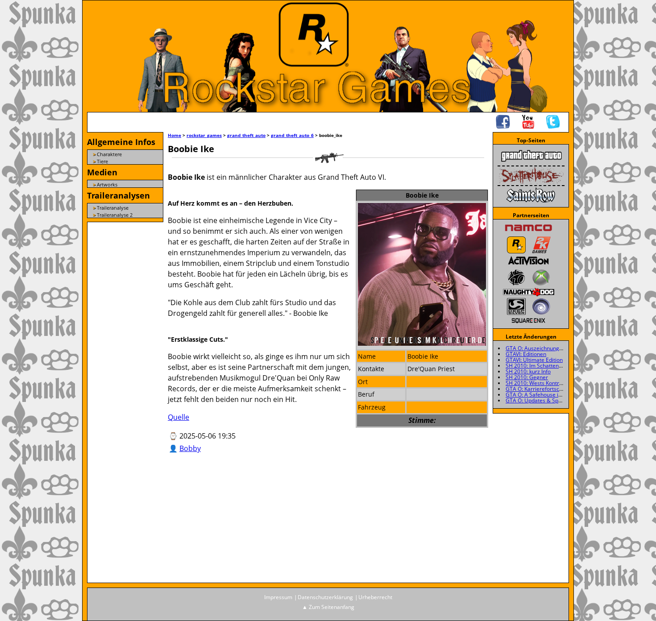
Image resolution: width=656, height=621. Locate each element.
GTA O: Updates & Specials (539, 400)
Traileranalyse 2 (115, 214)
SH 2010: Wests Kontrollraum (542, 383)
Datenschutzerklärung (325, 597)
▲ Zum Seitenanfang (328, 607)
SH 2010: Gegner (527, 377)
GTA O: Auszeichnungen (535, 348)
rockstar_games (204, 135)
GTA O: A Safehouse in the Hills (544, 394)
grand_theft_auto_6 (292, 135)
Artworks (107, 184)
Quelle (178, 417)
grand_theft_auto (246, 135)
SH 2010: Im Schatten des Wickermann (554, 365)
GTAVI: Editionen (526, 354)
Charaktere (109, 154)
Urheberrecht (375, 597)
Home (174, 135)
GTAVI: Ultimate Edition (534, 360)
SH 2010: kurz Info (528, 371)
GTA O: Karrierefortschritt (537, 389)
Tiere (102, 161)
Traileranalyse (113, 207)
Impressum (278, 597)
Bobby (190, 448)
